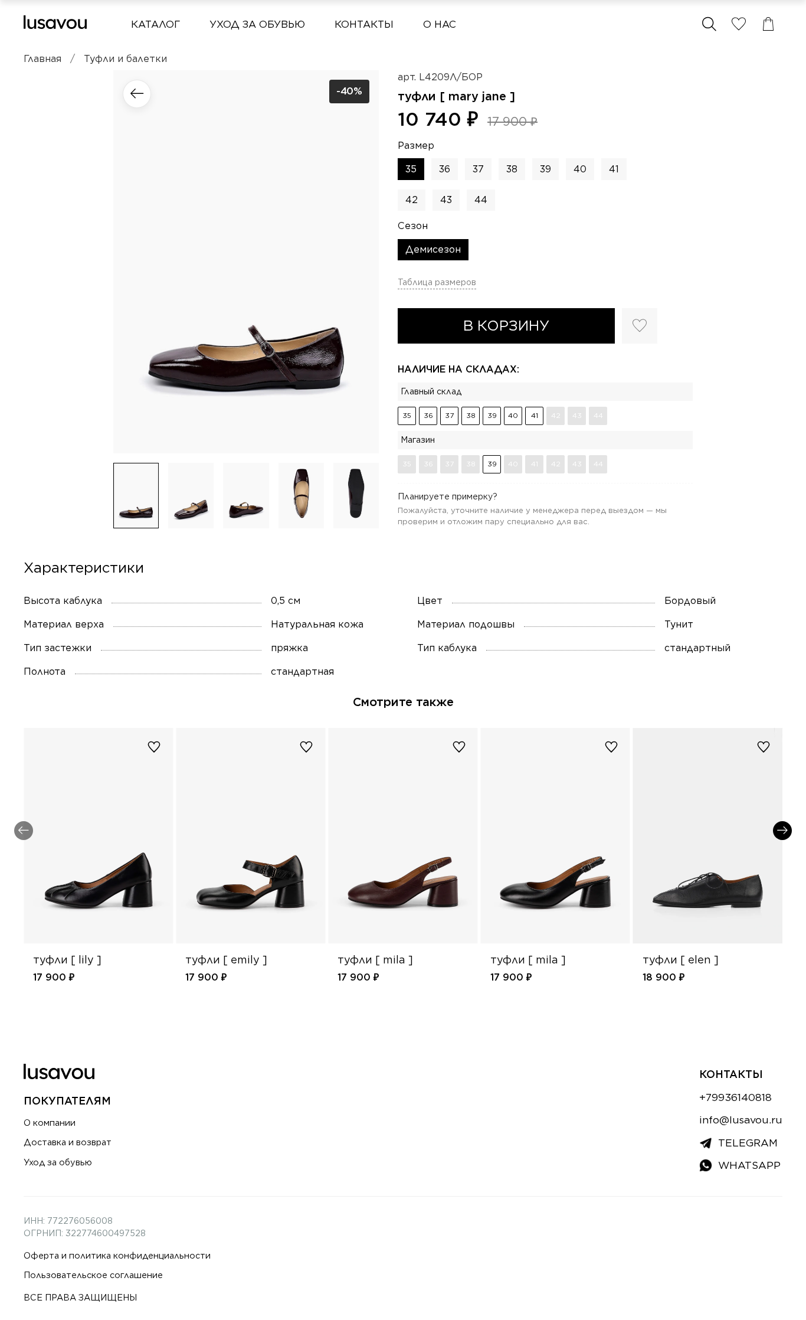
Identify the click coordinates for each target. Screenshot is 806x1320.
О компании (50, 1123)
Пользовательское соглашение (93, 1275)
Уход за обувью (257, 24)
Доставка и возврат (68, 1142)
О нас (439, 24)
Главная (42, 58)
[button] (709, 24)
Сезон (413, 225)
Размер (416, 145)
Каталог (155, 24)
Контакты (364, 24)
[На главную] (55, 22)
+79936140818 (735, 1097)
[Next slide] (360, 261)
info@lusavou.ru (740, 1119)
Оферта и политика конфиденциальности (117, 1255)
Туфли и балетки (125, 58)
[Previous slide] (132, 261)
